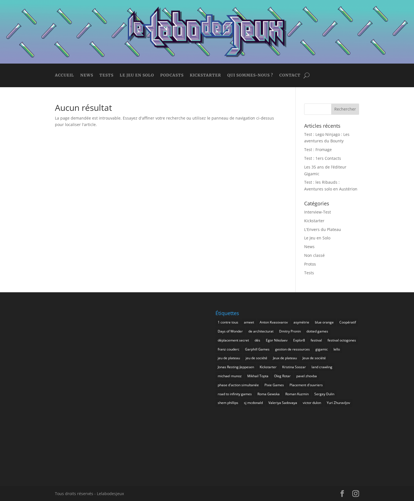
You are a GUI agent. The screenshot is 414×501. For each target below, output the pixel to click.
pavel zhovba (306, 376)
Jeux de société (314, 358)
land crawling (321, 367)
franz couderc (228, 349)
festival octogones (342, 340)
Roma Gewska (268, 394)
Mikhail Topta (257, 376)
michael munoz (230, 376)
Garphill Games (257, 349)
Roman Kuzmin (297, 394)
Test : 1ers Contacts (322, 158)
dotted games (317, 331)
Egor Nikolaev (277, 340)
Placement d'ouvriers (306, 385)
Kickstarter (205, 75)
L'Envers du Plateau (322, 229)
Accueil (64, 75)
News (86, 75)
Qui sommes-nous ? (250, 75)
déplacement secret (233, 340)
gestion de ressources (292, 349)
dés (257, 340)
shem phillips (228, 402)
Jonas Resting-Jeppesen (236, 367)
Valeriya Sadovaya (282, 402)
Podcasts (172, 75)
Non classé (314, 255)
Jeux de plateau (285, 358)
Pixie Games (274, 385)
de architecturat (260, 331)
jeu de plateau (229, 358)
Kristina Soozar (294, 367)
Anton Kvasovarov (274, 322)
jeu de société (256, 358)
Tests (106, 75)
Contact (290, 75)
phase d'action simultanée (238, 385)
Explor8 (299, 340)
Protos (310, 264)
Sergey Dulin (324, 394)
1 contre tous (228, 322)
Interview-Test (317, 212)
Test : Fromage (318, 149)
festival (316, 340)
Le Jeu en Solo (137, 75)
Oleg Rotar (282, 376)
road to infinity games (235, 394)
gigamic (321, 349)
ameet (249, 322)
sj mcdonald (253, 402)
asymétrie (301, 322)
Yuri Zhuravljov (338, 402)
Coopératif (347, 322)
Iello (336, 349)
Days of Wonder (230, 331)
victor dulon (312, 402)
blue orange (324, 322)
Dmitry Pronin (290, 331)
